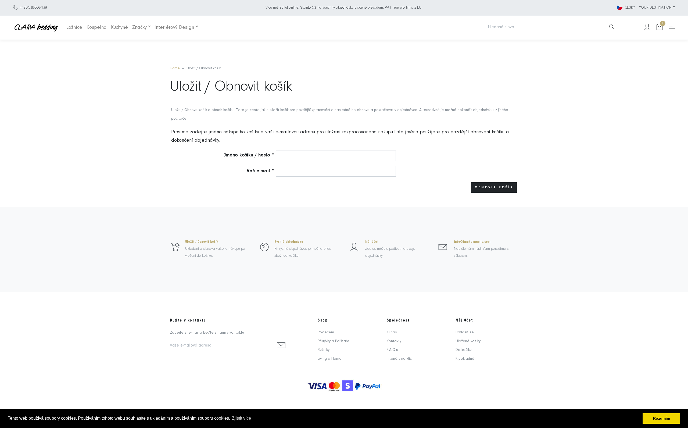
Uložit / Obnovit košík (201, 242)
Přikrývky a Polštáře (333, 341)
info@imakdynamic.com (472, 242)
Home (175, 68)
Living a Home (330, 359)
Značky (139, 27)
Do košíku (464, 350)
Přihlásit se (465, 332)
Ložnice (74, 27)
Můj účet (371, 242)
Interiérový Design (174, 27)
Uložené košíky (468, 341)
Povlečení (326, 332)
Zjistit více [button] (241, 418)
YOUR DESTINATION (655, 8)
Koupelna (97, 27)
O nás (392, 332)
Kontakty (394, 341)
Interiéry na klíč (399, 359)
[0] (659, 27)
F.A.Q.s (392, 350)
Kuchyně (119, 27)
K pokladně (465, 359)
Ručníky (323, 350)
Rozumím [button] (661, 418)
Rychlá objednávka (288, 242)
